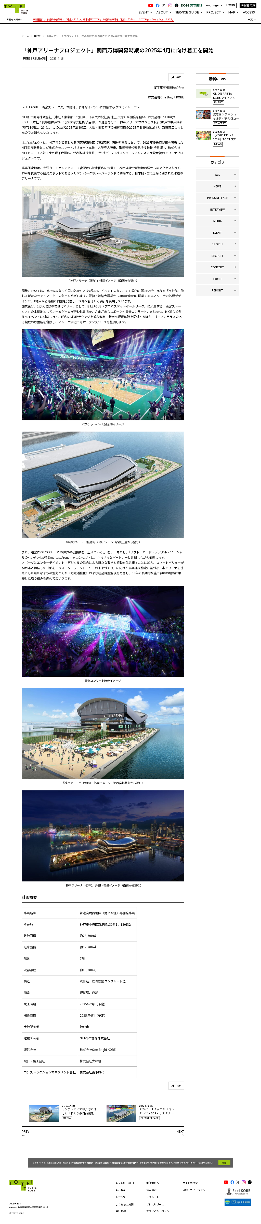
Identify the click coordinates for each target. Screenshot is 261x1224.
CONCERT (217, 267)
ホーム (25, 36)
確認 (224, 1162)
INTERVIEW (217, 209)
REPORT (217, 290)
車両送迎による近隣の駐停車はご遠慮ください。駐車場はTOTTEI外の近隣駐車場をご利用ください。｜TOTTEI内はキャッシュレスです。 (103, 19)
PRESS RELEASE (217, 198)
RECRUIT (217, 256)
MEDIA (217, 221)
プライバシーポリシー (188, 1162)
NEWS (37, 36)
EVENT (217, 232)
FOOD (217, 279)
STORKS (217, 244)
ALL (217, 174)
